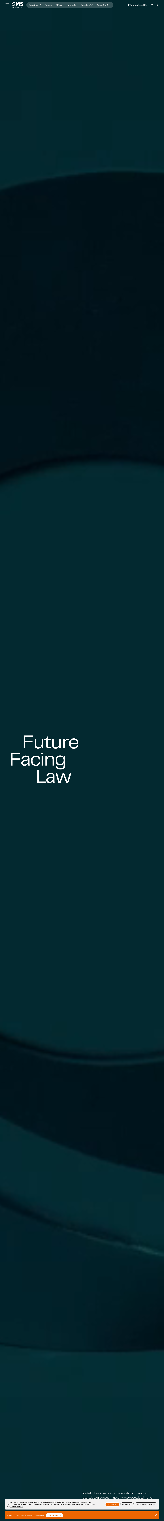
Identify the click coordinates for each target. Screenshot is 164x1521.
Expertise (33, 5)
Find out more (54, 1515)
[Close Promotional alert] (155, 1515)
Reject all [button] (127, 1504)
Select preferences (146, 1504)
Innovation (72, 5)
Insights (85, 5)
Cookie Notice (16, 1506)
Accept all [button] (112, 1504)
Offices (59, 5)
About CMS (102, 5)
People (48, 5)
